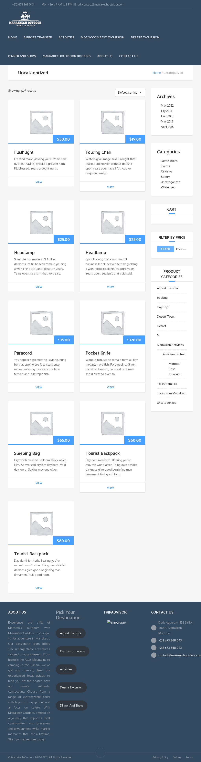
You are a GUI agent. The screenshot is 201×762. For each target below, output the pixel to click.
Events (165, 166)
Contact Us (128, 56)
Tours (189, 757)
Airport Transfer (38, 37)
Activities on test (174, 354)
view (39, 181)
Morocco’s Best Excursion (102, 37)
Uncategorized (170, 182)
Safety (165, 177)
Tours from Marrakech (171, 393)
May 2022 (167, 105)
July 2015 (166, 111)
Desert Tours (166, 316)
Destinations (169, 161)
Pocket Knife (98, 353)
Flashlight (24, 152)
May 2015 (167, 121)
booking (162, 297)
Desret (161, 326)
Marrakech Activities (170, 345)
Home (12, 37)
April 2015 (167, 127)
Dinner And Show (22, 56)
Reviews (166, 171)
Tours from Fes (167, 384)
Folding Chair (98, 152)
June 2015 (167, 116)
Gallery (177, 757)
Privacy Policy (160, 757)
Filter (165, 249)
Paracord (23, 353)
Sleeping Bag (27, 453)
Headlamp (24, 252)
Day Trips (163, 307)
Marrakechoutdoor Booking (67, 56)
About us (104, 56)
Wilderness (168, 187)
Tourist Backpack (103, 453)
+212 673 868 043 (170, 640)
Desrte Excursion (145, 37)
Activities (66, 37)
